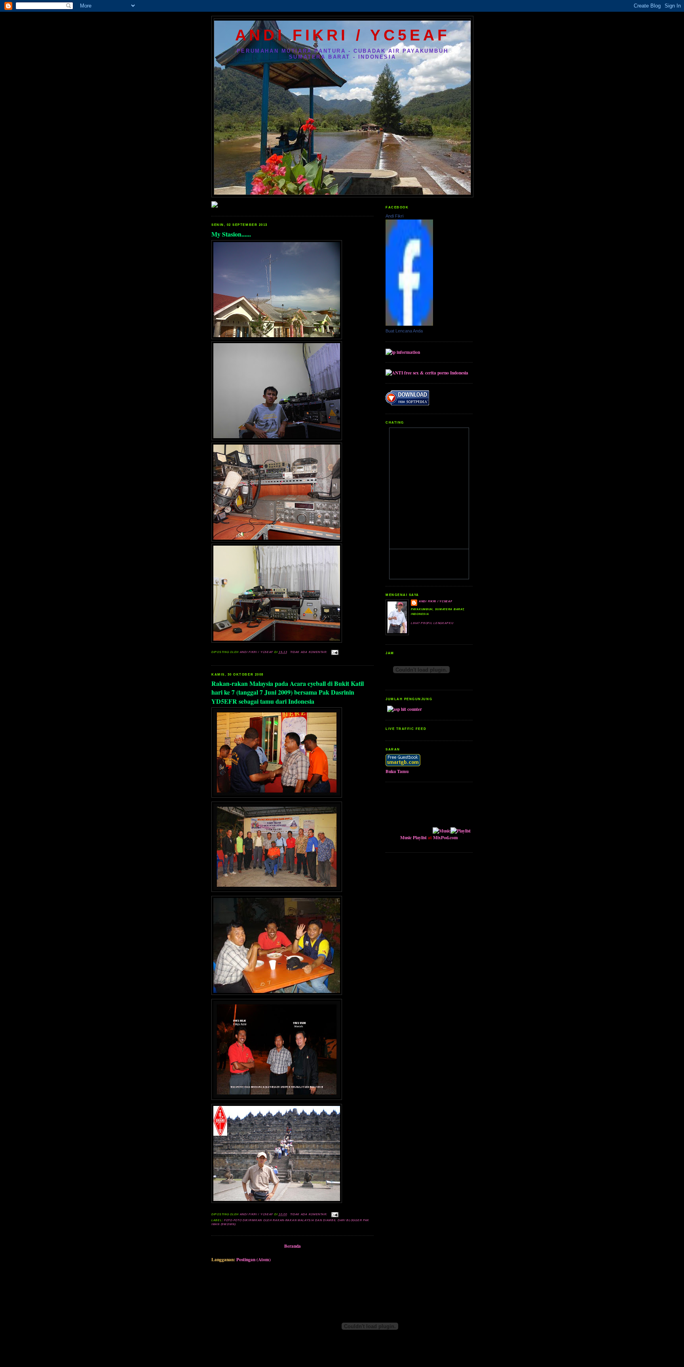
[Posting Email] (335, 652)
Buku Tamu (397, 771)
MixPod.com (445, 837)
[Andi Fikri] (409, 324)
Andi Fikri (394, 216)
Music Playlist (413, 837)
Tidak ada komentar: (309, 652)
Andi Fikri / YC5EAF (435, 601)
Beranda (292, 1246)
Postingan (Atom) (253, 1259)
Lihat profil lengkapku (432, 623)
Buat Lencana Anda (404, 330)
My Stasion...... (231, 234)
